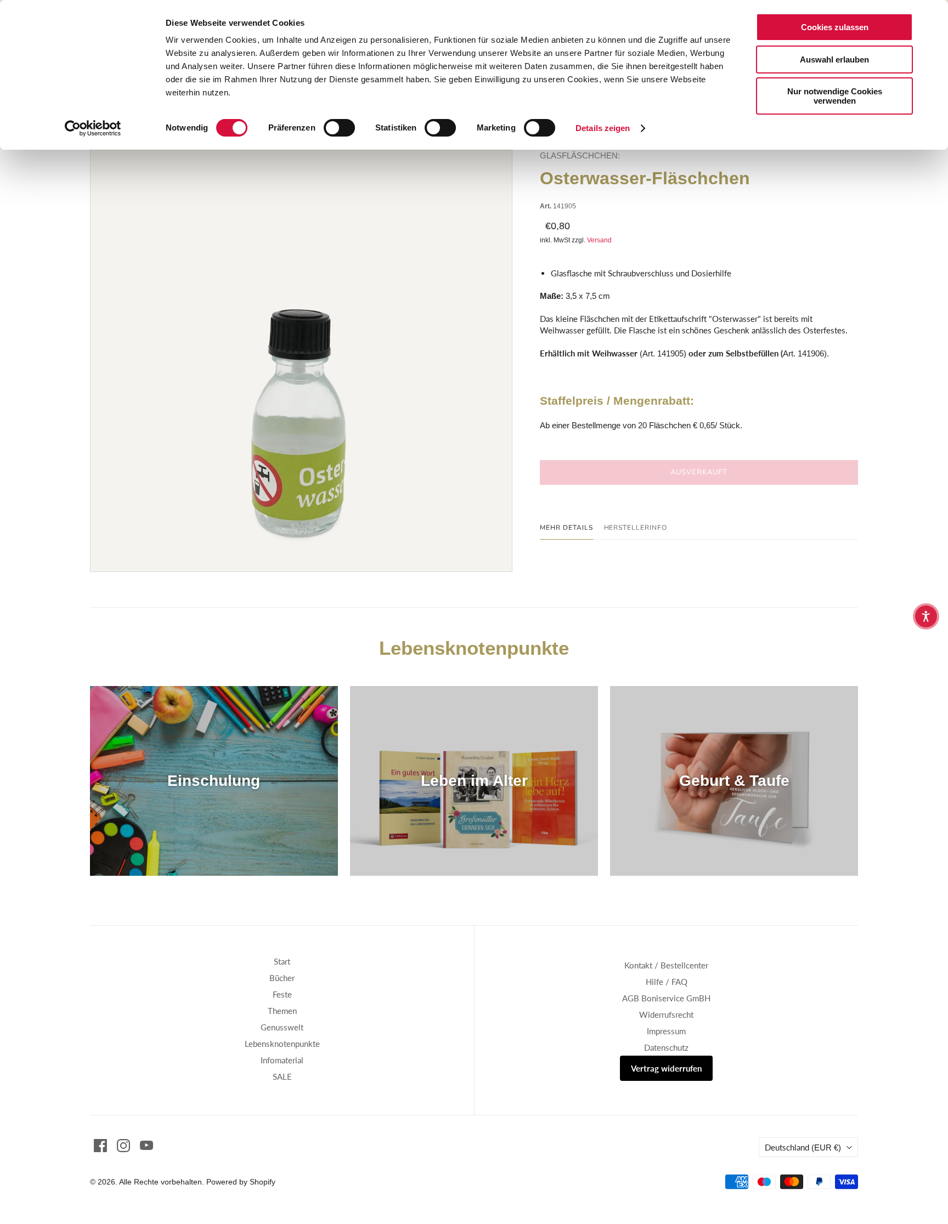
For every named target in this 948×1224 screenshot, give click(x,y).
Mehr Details (566, 527)
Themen (282, 1011)
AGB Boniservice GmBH (666, 998)
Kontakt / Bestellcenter (666, 965)
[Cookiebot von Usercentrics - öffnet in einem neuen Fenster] (93, 128)
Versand (599, 240)
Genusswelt (282, 1027)
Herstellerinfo (635, 527)
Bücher (282, 978)
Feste (282, 994)
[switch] (339, 128)
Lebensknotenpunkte (282, 1044)
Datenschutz (666, 1047)
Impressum (666, 1031)
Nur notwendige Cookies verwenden (834, 96)
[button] (926, 616)
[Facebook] (100, 1145)
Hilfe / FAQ (666, 982)
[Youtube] (146, 1145)
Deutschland (803, 1147)
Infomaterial (282, 1060)
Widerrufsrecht (666, 1014)
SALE (282, 1076)
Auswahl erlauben (834, 59)
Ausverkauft (698, 472)
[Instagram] (123, 1145)
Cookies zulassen (834, 27)
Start (282, 961)
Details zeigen (602, 128)
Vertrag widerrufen (666, 1068)
